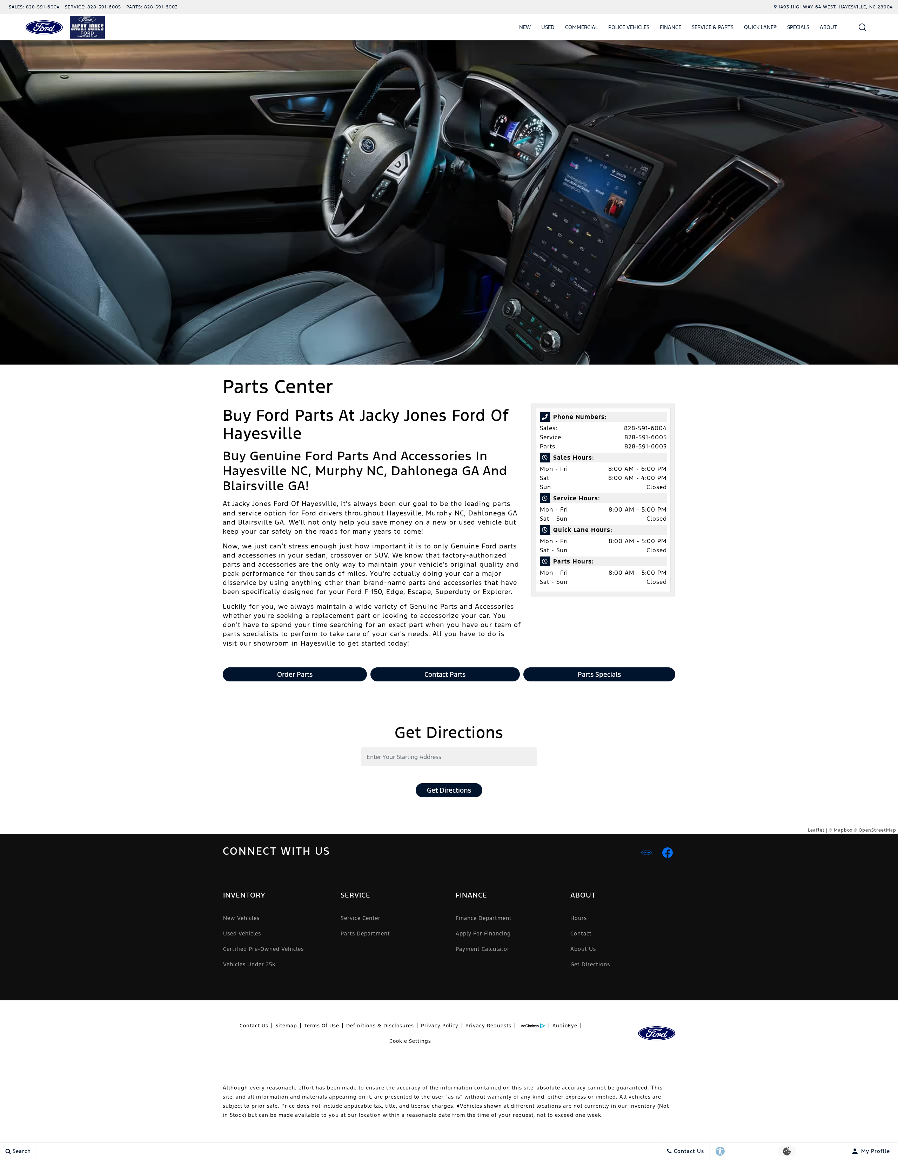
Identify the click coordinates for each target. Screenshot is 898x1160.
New (525, 27)
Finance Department (484, 918)
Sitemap (286, 1025)
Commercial (581, 27)
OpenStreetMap (877, 830)
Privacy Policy (439, 1025)
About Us (583, 949)
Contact (581, 933)
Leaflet (816, 830)
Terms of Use (321, 1025)
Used (548, 27)
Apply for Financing (483, 933)
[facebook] (667, 852)
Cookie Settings (410, 1041)
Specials (798, 27)
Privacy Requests (488, 1025)
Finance (670, 27)
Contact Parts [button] (444, 674)
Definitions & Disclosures (380, 1025)
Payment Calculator (483, 949)
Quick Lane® (760, 27)
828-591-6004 (645, 428)
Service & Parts (712, 27)
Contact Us (254, 1025)
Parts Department (365, 933)
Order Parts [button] (295, 674)
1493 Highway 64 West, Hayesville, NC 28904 (835, 7)
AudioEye (564, 1025)
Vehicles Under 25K (249, 964)
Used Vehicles (242, 933)
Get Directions (449, 790)
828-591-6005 (645, 437)
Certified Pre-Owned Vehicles (263, 949)
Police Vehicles (628, 27)
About (828, 27)
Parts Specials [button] (599, 674)
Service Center (361, 918)
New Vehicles (241, 918)
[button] (863, 27)
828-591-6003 (645, 446)
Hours (578, 918)
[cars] (646, 852)
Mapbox (843, 830)
